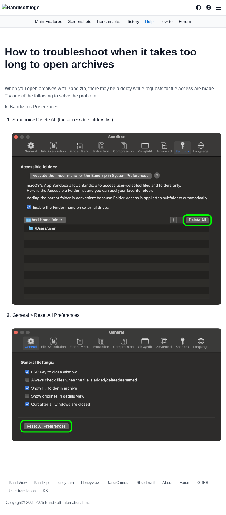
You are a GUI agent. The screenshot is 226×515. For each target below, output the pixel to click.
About (167, 482)
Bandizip (41, 482)
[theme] (198, 7)
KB (45, 491)
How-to (166, 21)
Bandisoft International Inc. (68, 502)
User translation (22, 491)
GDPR (202, 482)
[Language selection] (208, 7)
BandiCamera (118, 482)
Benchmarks (108, 21)
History (132, 21)
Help (149, 21)
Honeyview (90, 482)
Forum (185, 21)
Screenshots (79, 21)
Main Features (48, 21)
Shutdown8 (146, 482)
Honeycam (65, 482)
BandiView (18, 482)
